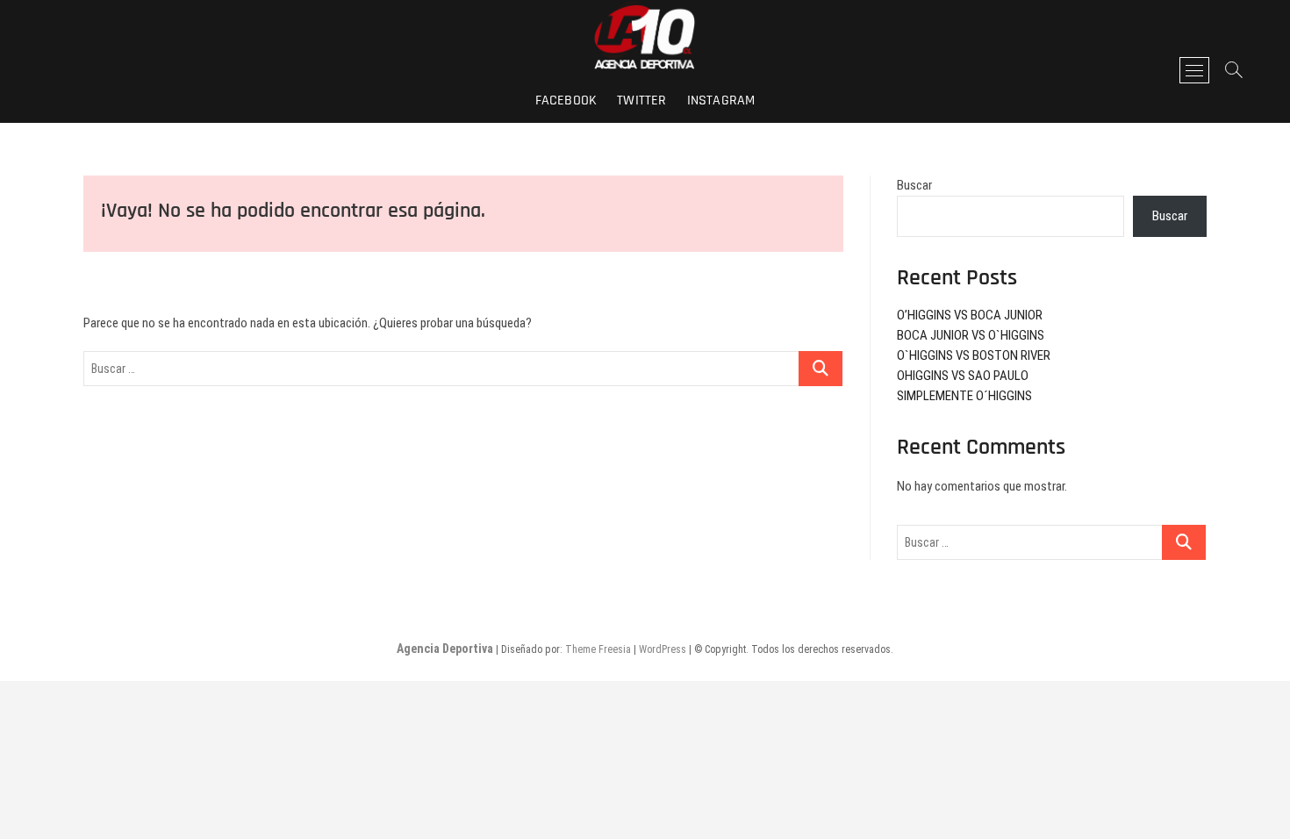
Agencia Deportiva (445, 649)
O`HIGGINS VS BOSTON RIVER (973, 355)
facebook (566, 100)
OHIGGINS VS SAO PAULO (962, 376)
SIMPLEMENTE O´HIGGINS (964, 396)
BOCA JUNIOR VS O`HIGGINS (970, 335)
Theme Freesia (598, 649)
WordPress (662, 649)
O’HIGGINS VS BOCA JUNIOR (970, 315)
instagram (721, 100)
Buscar (914, 185)
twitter (641, 100)
